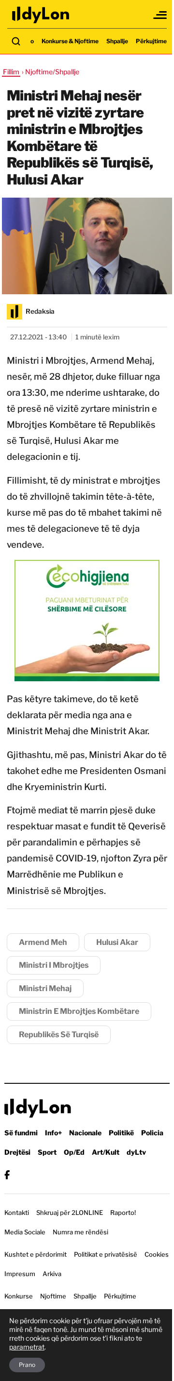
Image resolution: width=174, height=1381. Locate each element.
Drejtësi (17, 1152)
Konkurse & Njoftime (70, 41)
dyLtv (136, 1152)
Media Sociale (24, 1232)
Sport (47, 1152)
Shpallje (117, 41)
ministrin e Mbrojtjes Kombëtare (79, 1011)
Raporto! (123, 1212)
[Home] (41, 15)
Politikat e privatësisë (105, 1254)
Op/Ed (74, 1152)
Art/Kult (105, 1152)
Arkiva (52, 1274)
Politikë (121, 1132)
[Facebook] (7, 1174)
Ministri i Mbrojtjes (53, 965)
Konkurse (18, 1296)
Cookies (157, 1254)
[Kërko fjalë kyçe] (16, 41)
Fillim (11, 71)
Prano (27, 1364)
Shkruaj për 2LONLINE (69, 1212)
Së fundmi (21, 1132)
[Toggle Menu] (160, 15)
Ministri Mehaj (45, 988)
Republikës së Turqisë (59, 1034)
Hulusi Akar (117, 942)
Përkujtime (151, 41)
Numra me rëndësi (80, 1232)
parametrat (26, 1347)
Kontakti (16, 1212)
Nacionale (85, 1132)
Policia (152, 1132)
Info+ (53, 1132)
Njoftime (53, 1296)
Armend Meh (43, 942)
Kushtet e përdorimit (35, 1254)
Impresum (19, 1274)
